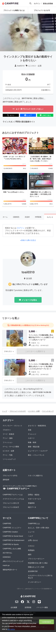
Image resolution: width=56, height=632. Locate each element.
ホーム (5, 217)
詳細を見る (8, 351)
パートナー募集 (42, 607)
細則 (29, 554)
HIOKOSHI (6, 557)
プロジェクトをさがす (18, 411)
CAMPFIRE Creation (10, 532)
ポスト (12, 115)
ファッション (8, 442)
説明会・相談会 (33, 494)
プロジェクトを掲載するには (14, 10)
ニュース (31, 532)
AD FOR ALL (7, 553)
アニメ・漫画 (8, 438)
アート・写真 (8, 455)
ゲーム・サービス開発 (11, 446)
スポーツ (31, 438)
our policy (11, 629)
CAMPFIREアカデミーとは (13, 494)
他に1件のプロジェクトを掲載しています (30, 284)
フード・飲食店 (8, 434)
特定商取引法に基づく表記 (38, 563)
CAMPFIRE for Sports (11, 544)
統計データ (32, 507)
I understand (46, 622)
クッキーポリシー (34, 582)
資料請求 (6, 479)
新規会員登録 (48, 3)
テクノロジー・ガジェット (12, 425)
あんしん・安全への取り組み (38, 527)
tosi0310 (20, 65)
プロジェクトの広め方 (11, 507)
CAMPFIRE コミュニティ (12, 527)
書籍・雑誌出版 (33, 446)
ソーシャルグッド (9, 459)
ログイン (37, 3)
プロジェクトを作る (10, 475)
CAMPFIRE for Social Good (13, 536)
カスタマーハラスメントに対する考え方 (40, 576)
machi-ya (6, 565)
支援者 (27, 217)
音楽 (29, 430)
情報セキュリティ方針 (36, 567)
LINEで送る (46, 115)
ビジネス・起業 (35, 65)
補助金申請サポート (10, 569)
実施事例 (31, 503)
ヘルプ (30, 536)
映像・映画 (32, 442)
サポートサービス (34, 499)
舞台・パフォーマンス (36, 455)
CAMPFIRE (7, 523)
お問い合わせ (33, 540)
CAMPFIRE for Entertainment (13, 540)
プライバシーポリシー (36, 558)
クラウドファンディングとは (13, 499)
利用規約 (31, 550)
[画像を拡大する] (25, 344)
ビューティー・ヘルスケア (38, 451)
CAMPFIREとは (34, 523)
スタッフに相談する (35, 475)
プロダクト (7, 430)
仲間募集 (38, 217)
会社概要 (14, 607)
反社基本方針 (33, 571)
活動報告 (16, 217)
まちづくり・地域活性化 (37, 425)
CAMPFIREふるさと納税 (12, 548)
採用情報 (28, 607)
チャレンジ (32, 434)
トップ (4, 411)
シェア (29, 115)
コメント (50, 217)
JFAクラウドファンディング (13, 561)
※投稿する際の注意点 (28, 240)
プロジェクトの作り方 (11, 503)
